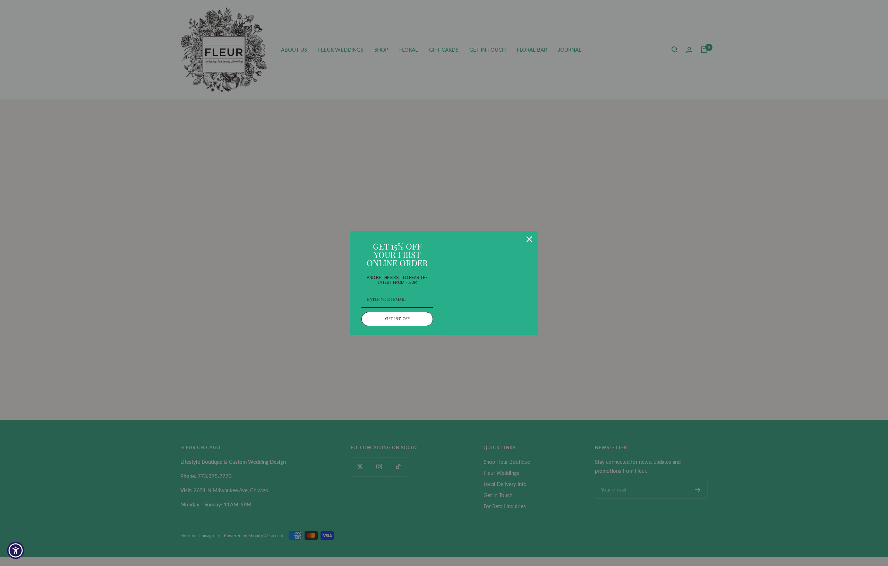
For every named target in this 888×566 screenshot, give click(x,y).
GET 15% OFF (397, 319)
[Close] (529, 239)
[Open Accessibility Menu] (15, 550)
